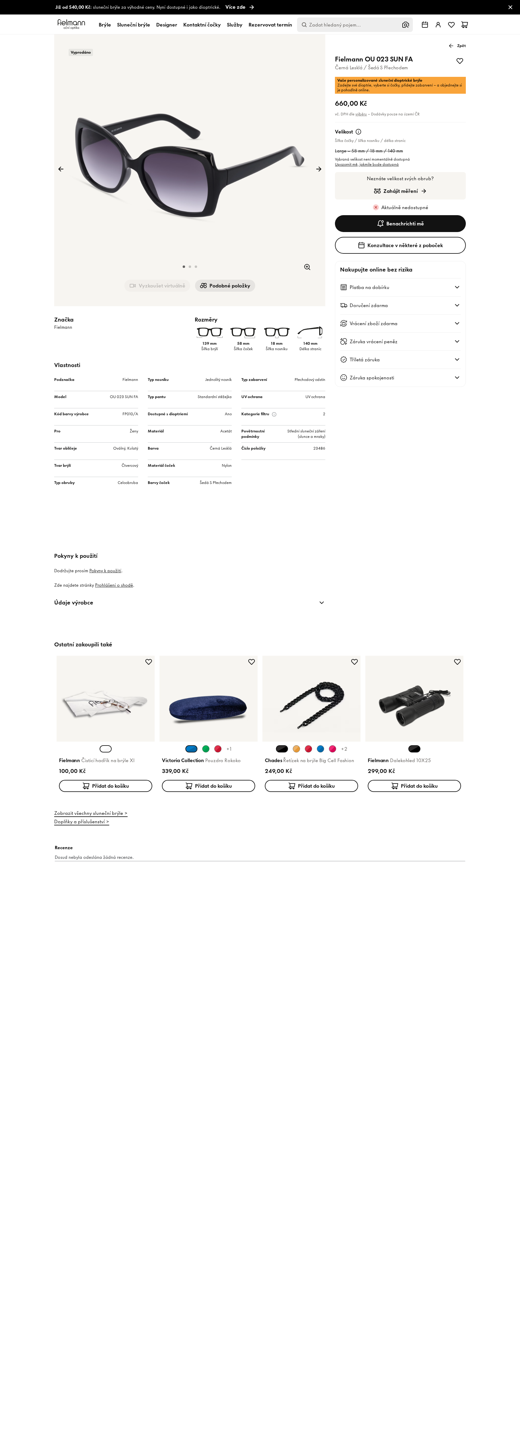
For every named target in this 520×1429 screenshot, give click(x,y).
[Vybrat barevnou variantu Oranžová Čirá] (296, 748)
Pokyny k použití (105, 570)
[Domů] (72, 24)
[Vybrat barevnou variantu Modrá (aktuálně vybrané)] (191, 748)
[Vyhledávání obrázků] (405, 24)
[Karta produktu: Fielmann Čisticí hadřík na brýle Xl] (105, 725)
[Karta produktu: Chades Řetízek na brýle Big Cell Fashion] (311, 725)
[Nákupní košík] (465, 25)
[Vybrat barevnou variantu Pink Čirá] (332, 748)
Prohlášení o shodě (114, 585)
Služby (235, 25)
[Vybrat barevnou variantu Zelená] (205, 748)
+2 (344, 749)
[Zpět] (60, 169)
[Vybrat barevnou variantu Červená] (217, 748)
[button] (184, 266)
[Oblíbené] (451, 25)
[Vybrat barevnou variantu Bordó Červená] (308, 748)
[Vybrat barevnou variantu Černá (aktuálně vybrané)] (282, 748)
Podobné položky (229, 286)
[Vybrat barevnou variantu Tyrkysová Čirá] (320, 748)
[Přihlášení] (438, 25)
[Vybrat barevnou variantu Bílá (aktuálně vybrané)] (106, 748)
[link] (260, 7)
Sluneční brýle (133, 25)
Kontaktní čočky (202, 25)
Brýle (105, 25)
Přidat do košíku (110, 786)
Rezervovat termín (270, 25)
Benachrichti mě (405, 224)
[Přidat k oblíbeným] (460, 61)
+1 (229, 749)
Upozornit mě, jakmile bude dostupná (367, 164)
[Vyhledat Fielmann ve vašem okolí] (425, 25)
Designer (166, 25)
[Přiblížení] (307, 267)
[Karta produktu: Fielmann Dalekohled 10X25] (414, 725)
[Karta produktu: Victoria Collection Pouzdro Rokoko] (208, 725)
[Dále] (318, 169)
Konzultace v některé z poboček (405, 245)
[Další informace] (358, 132)
